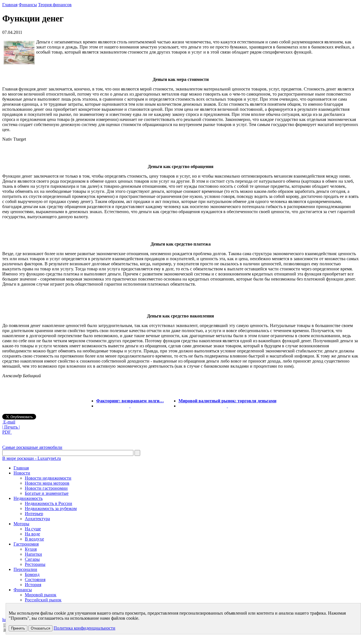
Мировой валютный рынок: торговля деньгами (227, 400)
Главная (9, 4)
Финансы (28, 4)
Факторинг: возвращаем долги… (130, 400)
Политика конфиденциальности (84, 628)
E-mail (8, 422)
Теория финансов (55, 4)
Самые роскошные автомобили (32, 447)
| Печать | (11, 427)
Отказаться (40, 628)
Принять (18, 628)
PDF (7, 432)
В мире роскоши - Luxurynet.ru (31, 458)
